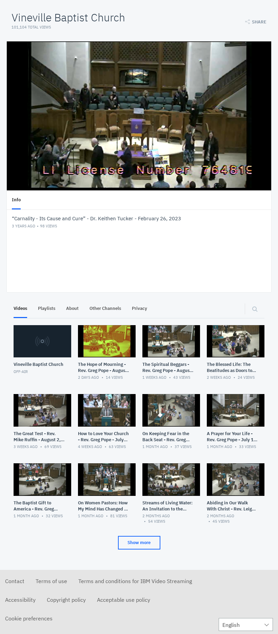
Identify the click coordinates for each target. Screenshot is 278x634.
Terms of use (51, 581)
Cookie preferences (29, 618)
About (72, 308)
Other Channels (105, 308)
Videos (20, 308)
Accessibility (20, 599)
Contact (14, 581)
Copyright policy (66, 599)
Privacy (139, 308)
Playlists (46, 308)
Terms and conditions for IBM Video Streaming (135, 581)
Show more (139, 542)
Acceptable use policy (123, 599)
